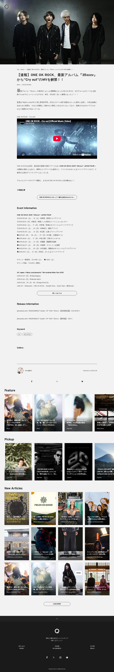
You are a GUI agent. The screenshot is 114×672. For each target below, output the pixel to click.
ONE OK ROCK (27, 334)
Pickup (9, 439)
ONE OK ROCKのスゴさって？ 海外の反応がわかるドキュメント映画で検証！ (58, 197)
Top (18, 69)
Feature (9, 390)
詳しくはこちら (57, 293)
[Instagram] (60, 657)
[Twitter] (53, 657)
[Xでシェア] (57, 381)
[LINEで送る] (82, 381)
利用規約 (21, 648)
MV (19, 334)
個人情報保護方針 (57, 648)
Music (22, 69)
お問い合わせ (21, 646)
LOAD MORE (57, 604)
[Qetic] (6, 7)
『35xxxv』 (32, 91)
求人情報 (92, 646)
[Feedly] (67, 657)
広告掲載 (57, 646)
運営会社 (92, 648)
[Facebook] (47, 657)
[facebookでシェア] (32, 381)
